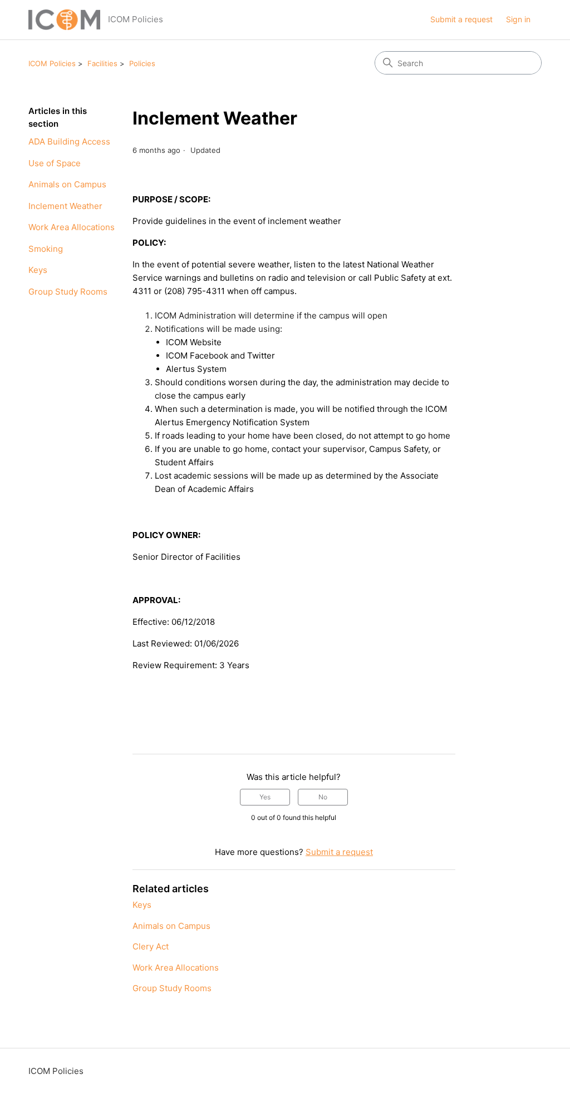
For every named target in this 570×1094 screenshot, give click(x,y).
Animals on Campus (67, 184)
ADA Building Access (69, 141)
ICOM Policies (52, 63)
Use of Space (54, 163)
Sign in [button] (518, 19)
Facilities (102, 63)
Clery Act (150, 946)
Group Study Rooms (67, 291)
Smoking (45, 248)
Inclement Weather (65, 206)
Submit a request (461, 19)
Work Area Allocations (71, 227)
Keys (37, 270)
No (322, 797)
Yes (265, 797)
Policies (142, 63)
